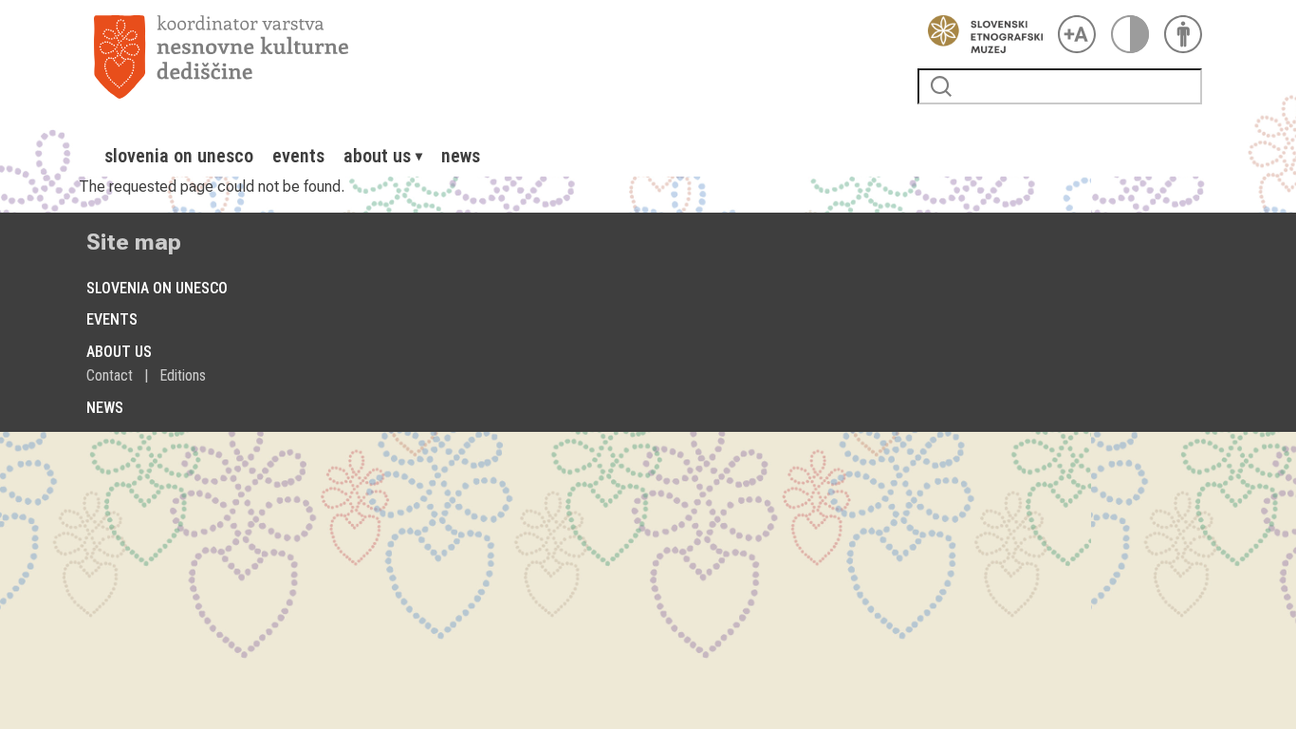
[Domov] (498, 57)
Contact (109, 375)
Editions (182, 375)
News (460, 155)
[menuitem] (179, 156)
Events (298, 155)
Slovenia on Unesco (178, 155)
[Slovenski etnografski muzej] (980, 34)
